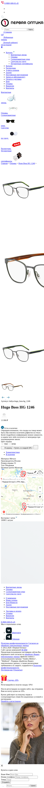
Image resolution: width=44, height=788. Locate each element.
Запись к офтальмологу (15, 77)
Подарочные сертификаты (22, 64)
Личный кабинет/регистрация (9, 43)
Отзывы (9, 84)
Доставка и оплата (13, 611)
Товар (3, 779)
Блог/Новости (11, 602)
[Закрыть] (2, 682)
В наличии (10, 454)
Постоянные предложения (17, 75)
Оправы (14, 57)
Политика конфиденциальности (14, 643)
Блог (8, 81)
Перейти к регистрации (11, 701)
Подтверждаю (7, 670)
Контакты (10, 88)
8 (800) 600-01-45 (11, 3)
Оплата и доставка (13, 79)
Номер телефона (8, 777)
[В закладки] (35, 447)
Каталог (9, 52)
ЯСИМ (24, 650)
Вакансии (10, 86)
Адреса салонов (12, 70)
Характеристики (13, 452)
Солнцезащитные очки (20, 59)
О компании (11, 598)
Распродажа (11, 68)
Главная (4, 163)
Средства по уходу (18, 61)
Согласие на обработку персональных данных (19, 644)
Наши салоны (11, 600)
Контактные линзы (19, 55)
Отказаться (17, 670)
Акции (9, 72)
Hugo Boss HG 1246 (26, 163)
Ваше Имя (5, 774)
